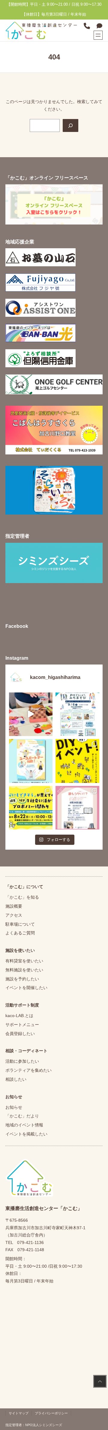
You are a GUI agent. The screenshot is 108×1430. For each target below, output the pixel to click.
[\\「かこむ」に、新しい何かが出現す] (77, 761)
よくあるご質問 (20, 932)
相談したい (15, 1079)
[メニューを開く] (98, 35)
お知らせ (13, 1107)
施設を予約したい (22, 978)
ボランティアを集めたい (28, 1070)
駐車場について (20, 924)
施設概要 (13, 906)
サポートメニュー (22, 1024)
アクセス (13, 915)
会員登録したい (20, 1033)
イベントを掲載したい (26, 1134)
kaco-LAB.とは (19, 1015)
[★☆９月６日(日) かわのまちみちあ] (77, 714)
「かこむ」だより (22, 1116)
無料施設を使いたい (24, 969)
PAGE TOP (99, 1382)
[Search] (70, 125)
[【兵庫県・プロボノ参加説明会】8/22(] (31, 808)
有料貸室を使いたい (24, 960)
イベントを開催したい (26, 987)
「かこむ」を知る (22, 897)
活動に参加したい (22, 1061)
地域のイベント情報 (24, 1125)
